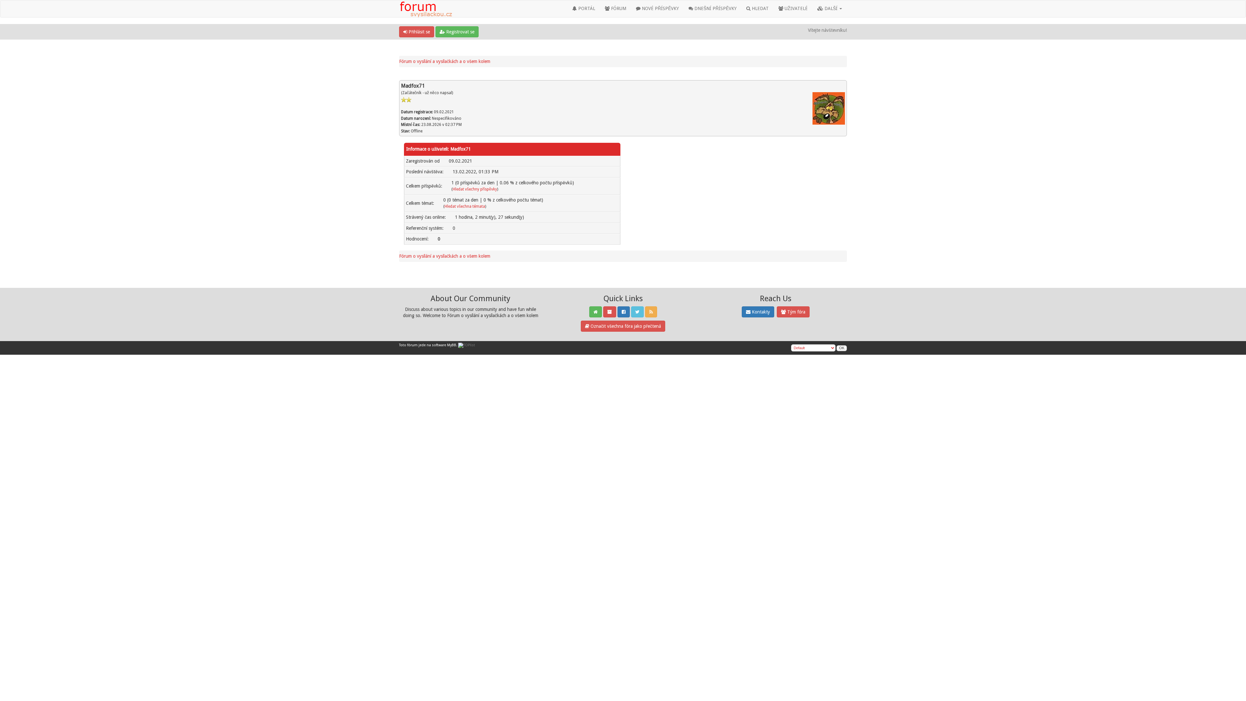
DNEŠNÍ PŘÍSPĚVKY (715, 8)
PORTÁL (586, 8)
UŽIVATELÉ (795, 8)
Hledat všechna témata (465, 206)
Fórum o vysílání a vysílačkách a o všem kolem (444, 61)
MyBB (451, 345)
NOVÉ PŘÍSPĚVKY (660, 8)
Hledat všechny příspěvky (475, 189)
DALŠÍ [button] (831, 8)
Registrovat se (459, 31)
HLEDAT (760, 8)
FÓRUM (618, 8)
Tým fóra (795, 311)
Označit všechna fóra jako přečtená (625, 326)
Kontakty (760, 311)
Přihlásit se (418, 31)
